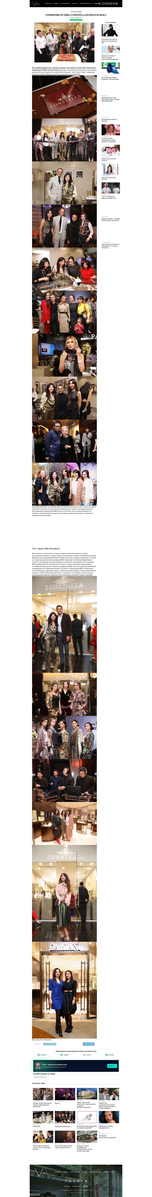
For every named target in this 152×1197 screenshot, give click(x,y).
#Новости (48, 3)
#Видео (96, 3)
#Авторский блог (86, 3)
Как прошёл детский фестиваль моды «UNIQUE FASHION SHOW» (111, 99)
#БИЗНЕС (84, 1171)
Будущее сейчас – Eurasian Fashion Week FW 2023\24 (111, 219)
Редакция (85, 1186)
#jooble (113, 1171)
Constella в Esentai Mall (40, 1077)
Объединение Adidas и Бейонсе (109, 120)
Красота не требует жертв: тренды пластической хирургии (110, 57)
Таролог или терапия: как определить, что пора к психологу (110, 246)
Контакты (67, 1186)
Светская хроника (76, 11)
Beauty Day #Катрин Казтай (109, 178)
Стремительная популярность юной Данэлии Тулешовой (109, 140)
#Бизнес (75, 3)
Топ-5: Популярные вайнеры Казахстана (109, 197)
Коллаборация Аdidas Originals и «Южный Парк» (110, 78)
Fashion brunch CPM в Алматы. (109, 159)
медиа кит (76, 1186)
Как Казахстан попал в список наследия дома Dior (109, 41)
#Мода (56, 3)
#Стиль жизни (65, 3)
